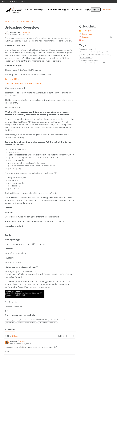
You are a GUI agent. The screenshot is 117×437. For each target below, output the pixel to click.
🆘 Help (82, 40)
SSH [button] (52, 320)
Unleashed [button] (60, 320)
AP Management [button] (11, 320)
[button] (24, 294)
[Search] (88, 10)
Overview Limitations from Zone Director (23, 84)
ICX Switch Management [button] (89, 60)
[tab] (9, 329)
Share (7, 311)
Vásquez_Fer (15, 32)
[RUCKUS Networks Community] (14, 9)
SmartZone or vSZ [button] (26, 320)
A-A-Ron (13, 341)
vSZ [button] (107, 55)
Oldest (15, 336)
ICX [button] (82, 55)
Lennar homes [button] (86, 63)
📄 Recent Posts (85, 34)
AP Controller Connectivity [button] (47, 322)
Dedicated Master (13, 79)
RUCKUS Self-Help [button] (42, 320)
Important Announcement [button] (26, 322)
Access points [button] (10, 322)
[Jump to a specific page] (72, 336)
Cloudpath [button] (103, 52)
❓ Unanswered (95, 37)
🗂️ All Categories (85, 31)
